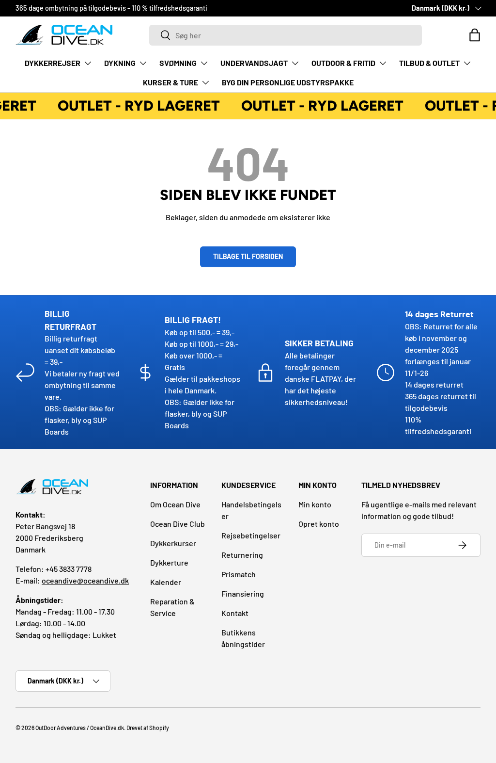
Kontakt (234, 612)
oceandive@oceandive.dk (85, 580)
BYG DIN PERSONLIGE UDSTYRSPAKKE (288, 82)
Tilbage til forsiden (248, 256)
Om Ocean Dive (175, 504)
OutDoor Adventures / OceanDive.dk (79, 727)
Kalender (165, 581)
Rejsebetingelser (250, 535)
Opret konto (318, 523)
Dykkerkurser (173, 543)
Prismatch (238, 574)
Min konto (314, 504)
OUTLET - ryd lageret (137, 105)
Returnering (242, 554)
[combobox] (285, 35)
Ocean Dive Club (177, 523)
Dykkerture (169, 562)
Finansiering (242, 593)
